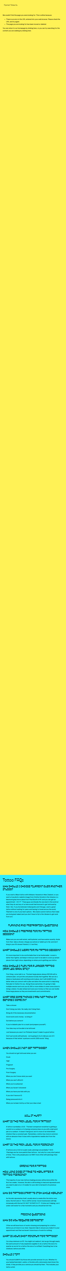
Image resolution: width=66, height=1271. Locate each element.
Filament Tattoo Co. (11, 5)
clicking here (32, 28)
